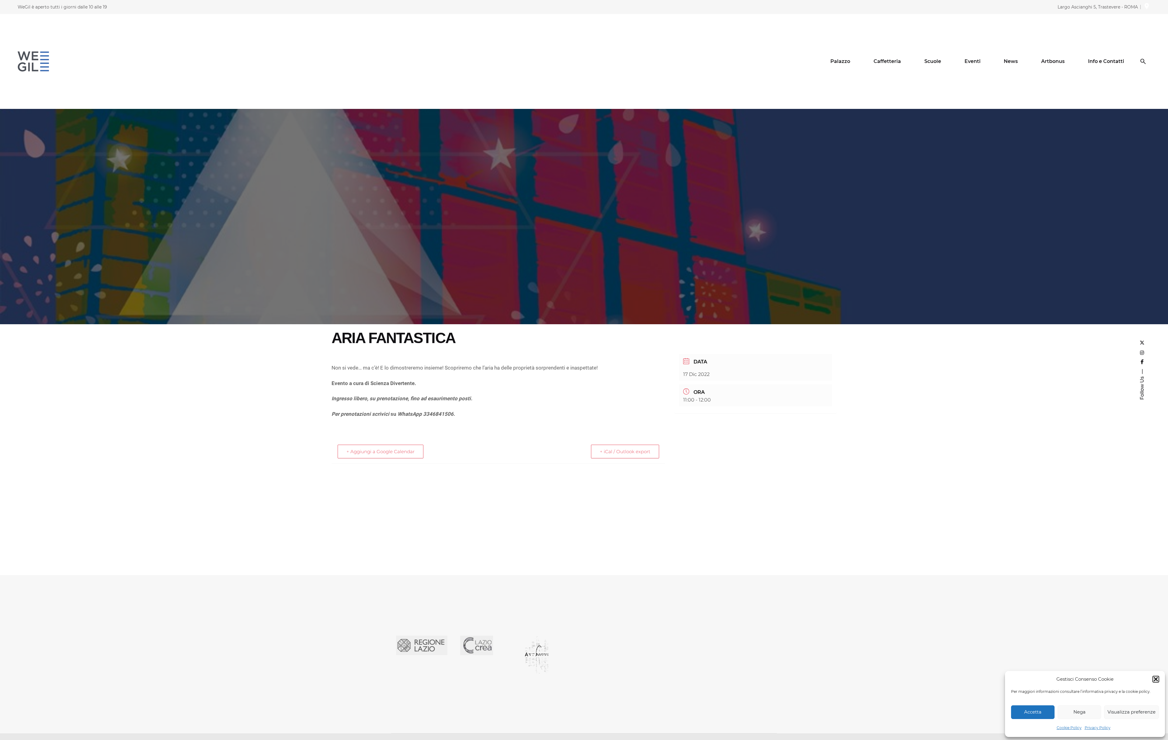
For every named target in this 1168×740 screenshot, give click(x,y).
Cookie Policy (1069, 727)
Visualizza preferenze (1131, 712)
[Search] (1143, 61)
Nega (1079, 712)
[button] (1156, 679)
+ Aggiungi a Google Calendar (380, 451)
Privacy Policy (1098, 727)
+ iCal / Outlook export (625, 451)
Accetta (1032, 712)
